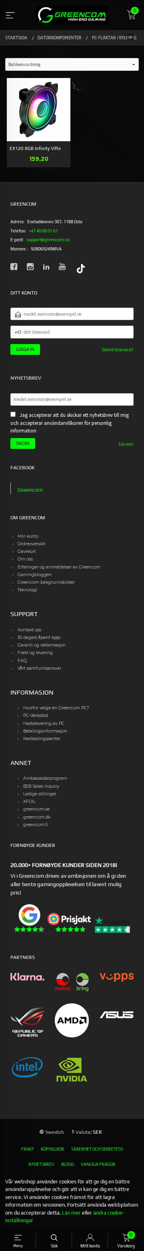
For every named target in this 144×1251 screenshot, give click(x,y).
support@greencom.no (48, 239)
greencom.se (36, 809)
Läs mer (126, 444)
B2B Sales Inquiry (41, 786)
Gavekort (27, 551)
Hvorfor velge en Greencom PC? (56, 708)
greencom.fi (35, 824)
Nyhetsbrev (41, 1164)
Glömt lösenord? (118, 349)
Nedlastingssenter (41, 738)
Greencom (30, 489)
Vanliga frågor (98, 1164)
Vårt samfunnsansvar (39, 668)
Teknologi (27, 589)
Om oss (25, 559)
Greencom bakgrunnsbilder (46, 582)
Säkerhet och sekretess (97, 1149)
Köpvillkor (52, 1149)
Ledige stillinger (39, 794)
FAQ (22, 660)
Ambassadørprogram (45, 778)
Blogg (67, 1164)
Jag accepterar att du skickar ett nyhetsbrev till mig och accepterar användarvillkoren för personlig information (69, 423)
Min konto (28, 536)
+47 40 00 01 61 (43, 230)
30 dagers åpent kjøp (39, 637)
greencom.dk (36, 817)
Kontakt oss (29, 630)
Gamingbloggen (35, 574)
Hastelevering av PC (43, 723)
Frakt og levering (35, 652)
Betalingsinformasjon (45, 731)
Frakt (27, 1149)
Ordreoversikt (31, 543)
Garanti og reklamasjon (42, 645)
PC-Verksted (35, 715)
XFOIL (29, 801)
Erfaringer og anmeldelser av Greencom (59, 567)
